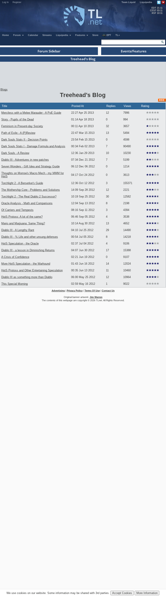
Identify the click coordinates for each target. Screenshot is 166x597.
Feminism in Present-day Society (22, 126)
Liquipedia (146, 2)
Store (95, 35)
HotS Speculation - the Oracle (20, 243)
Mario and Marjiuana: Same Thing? (23, 223)
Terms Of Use (92, 290)
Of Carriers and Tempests (17, 210)
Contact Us (108, 290)
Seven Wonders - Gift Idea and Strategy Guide (30, 166)
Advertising (58, 290)
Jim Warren (96, 297)
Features (80, 35)
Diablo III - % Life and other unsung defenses (29, 236)
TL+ (117, 35)
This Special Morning (14, 283)
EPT (109, 35)
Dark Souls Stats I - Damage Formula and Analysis (33, 146)
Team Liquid (128, 2)
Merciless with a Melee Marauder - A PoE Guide (31, 112)
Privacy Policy (75, 290)
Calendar (33, 35)
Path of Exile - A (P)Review (18, 132)
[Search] (162, 42)
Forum (17, 35)
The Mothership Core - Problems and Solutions (30, 189)
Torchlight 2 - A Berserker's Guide (22, 183)
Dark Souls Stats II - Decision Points (24, 139)
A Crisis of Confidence (15, 257)
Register (17, 2)
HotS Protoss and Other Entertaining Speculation (32, 270)
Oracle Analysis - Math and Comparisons (27, 203)
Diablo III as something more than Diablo (26, 277)
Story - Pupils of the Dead (17, 119)
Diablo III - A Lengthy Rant (17, 230)
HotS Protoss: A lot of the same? (22, 216)
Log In (5, 2)
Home (5, 35)
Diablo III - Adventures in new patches (25, 159)
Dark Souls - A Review (15, 153)
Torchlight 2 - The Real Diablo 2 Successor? (28, 196)
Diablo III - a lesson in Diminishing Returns (28, 250)
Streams (47, 35)
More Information (147, 593)
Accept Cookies (122, 593)
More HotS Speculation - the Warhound (25, 263)
